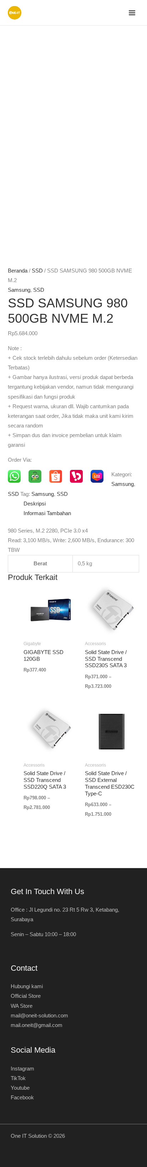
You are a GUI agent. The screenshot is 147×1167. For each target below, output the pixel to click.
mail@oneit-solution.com (39, 1015)
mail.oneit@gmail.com (36, 1025)
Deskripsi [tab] (35, 504)
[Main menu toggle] (132, 13)
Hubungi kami (27, 986)
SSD (37, 271)
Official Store (26, 996)
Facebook (22, 1097)
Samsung (19, 290)
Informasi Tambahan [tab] (47, 513)
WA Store (21, 1006)
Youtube (20, 1088)
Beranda (17, 271)
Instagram (22, 1069)
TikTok (18, 1078)
